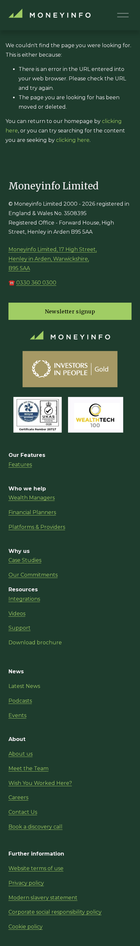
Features (20, 464)
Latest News (24, 686)
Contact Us (22, 812)
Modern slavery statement (42, 898)
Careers (18, 797)
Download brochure (35, 642)
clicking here (73, 140)
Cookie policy (25, 927)
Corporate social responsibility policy (55, 912)
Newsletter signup (70, 311)
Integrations (24, 599)
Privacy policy (26, 883)
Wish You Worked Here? (40, 783)
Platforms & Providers (36, 527)
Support (19, 628)
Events (17, 715)
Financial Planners (32, 512)
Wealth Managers (31, 498)
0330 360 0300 (36, 283)
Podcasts (20, 701)
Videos (16, 613)
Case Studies (24, 560)
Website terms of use (35, 868)
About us (20, 754)
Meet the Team (28, 768)
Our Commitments (33, 575)
